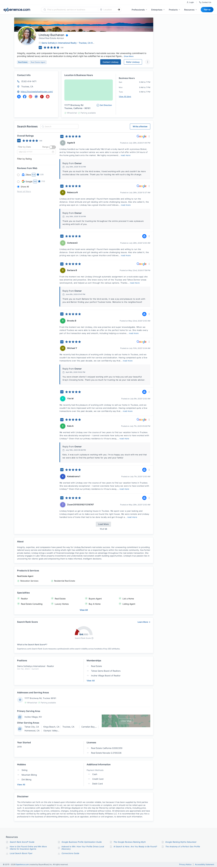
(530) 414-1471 (28, 81)
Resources (189, 9)
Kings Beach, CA (51, 726)
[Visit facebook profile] (24, 96)
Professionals (138, 9)
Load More (103, 524)
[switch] (52, 147)
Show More (128, 56)
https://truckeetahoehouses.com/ (37, 91)
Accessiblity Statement (204, 864)
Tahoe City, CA (32, 726)
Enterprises (156, 9)
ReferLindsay (133, 62)
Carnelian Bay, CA (90, 726)
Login (191, 2)
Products (173, 9)
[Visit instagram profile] (30, 96)
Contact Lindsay (111, 62)
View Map (126, 720)
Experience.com (22, 864)
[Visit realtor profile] (47, 96)
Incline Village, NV (33, 717)
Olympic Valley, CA (52, 730)
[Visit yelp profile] (42, 96)
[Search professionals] (118, 9)
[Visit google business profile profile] (36, 96)
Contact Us (206, 2)
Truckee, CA (27, 86)
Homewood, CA (32, 730)
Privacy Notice (185, 864)
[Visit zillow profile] (19, 96)
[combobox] (71, 9)
